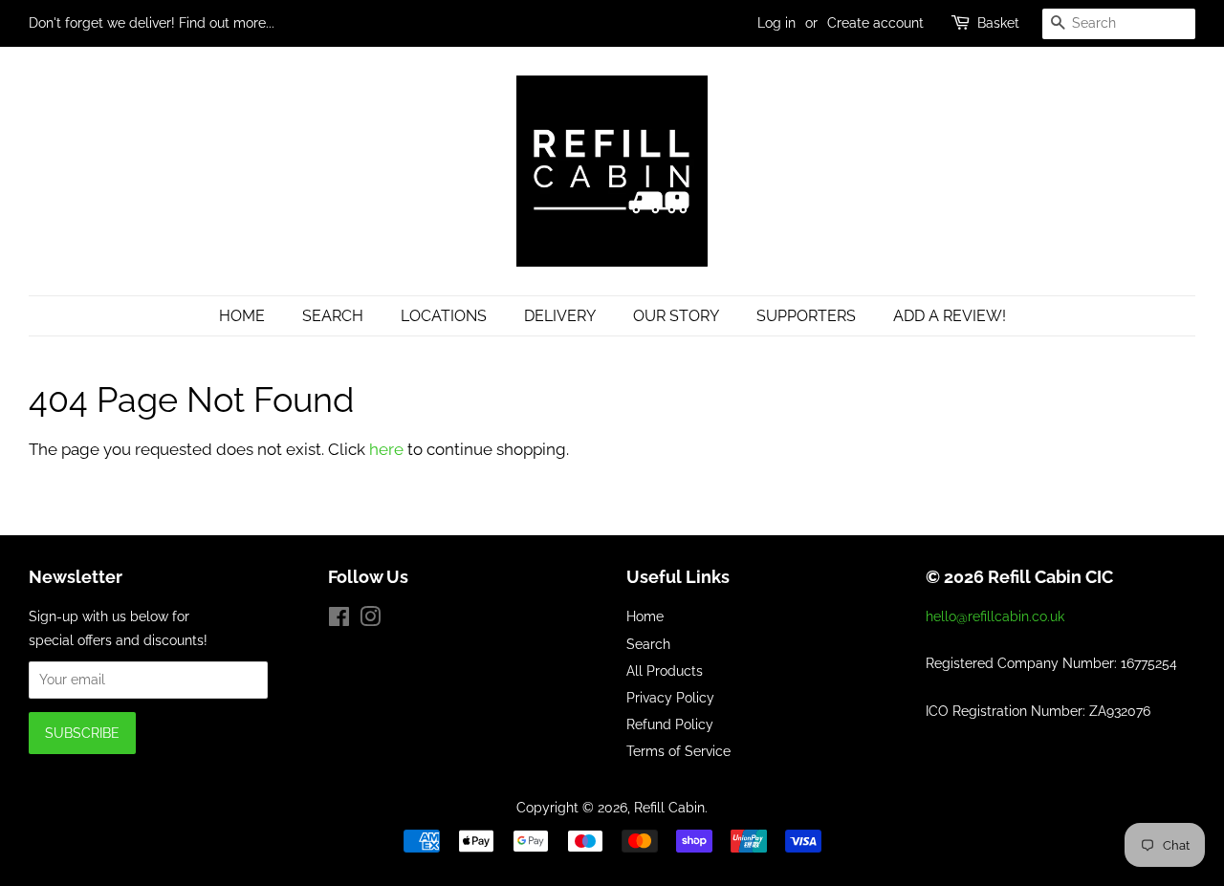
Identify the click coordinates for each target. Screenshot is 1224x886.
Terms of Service (678, 751)
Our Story (676, 316)
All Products (664, 670)
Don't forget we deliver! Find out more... (151, 23)
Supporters (806, 316)
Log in (776, 23)
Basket (998, 23)
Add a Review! (949, 316)
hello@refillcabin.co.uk (995, 616)
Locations (444, 316)
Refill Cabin (669, 807)
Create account (875, 23)
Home (242, 316)
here (386, 449)
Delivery (560, 316)
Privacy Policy (670, 697)
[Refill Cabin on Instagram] (370, 620)
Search (332, 316)
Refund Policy (669, 724)
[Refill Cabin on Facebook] (339, 620)
